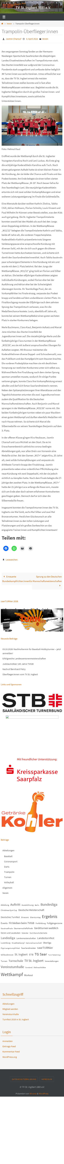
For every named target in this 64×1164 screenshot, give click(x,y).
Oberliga (47, 941)
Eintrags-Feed (9, 1044)
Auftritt (15, 903)
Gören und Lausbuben (10, 931)
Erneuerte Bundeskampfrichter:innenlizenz (17, 577)
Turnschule (16, 959)
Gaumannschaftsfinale (23, 927)
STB (31, 953)
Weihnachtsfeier (40, 966)
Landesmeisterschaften (26, 936)
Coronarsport (10, 860)
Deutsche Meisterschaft (31, 908)
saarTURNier (45, 946)
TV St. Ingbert (33, 959)
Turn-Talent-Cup (54, 953)
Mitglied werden (10, 1007)
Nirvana (32, 1092)
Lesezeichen (12, 558)
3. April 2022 (32, 38)
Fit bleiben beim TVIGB (21, 921)
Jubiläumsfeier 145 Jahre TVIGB (17, 662)
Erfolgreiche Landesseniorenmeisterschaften (24, 657)
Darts (6, 865)
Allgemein (7, 886)
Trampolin (9, 870)
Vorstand (28, 966)
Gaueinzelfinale (7, 927)
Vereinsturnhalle (12, 965)
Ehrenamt (25, 916)
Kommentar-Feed (11, 1050)
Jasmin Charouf (13, 38)
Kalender (25, 931)
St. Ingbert (21, 953)
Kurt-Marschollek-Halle (38, 931)
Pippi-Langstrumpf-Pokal (10, 947)
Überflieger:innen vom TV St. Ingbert (20, 672)
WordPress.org (9, 1055)
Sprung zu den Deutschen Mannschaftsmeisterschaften (47, 577)
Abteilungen (8, 848)
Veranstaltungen (52, 959)
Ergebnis (49, 915)
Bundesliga (49, 903)
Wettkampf (12, 973)
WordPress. (44, 1092)
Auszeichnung (27, 903)
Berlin (37, 904)
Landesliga (8, 936)
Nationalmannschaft (34, 941)
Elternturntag (35, 916)
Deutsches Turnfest (10, 915)
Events (4, 921)
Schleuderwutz (7, 953)
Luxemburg (5, 941)
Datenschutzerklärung (24, 1078)
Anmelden (7, 1039)
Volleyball (9, 880)
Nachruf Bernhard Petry (14, 667)
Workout (28, 973)
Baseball (8, 854)
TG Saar (41, 952)
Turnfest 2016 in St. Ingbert (15, 1018)
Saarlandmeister (28, 946)
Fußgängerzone (54, 921)
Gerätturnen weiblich (46, 926)
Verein (9, 23)
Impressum (46, 1078)
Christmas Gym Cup (9, 909)
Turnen (7, 875)
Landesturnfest (45, 936)
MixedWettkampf (18, 941)
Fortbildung (41, 922)
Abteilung (5, 903)
